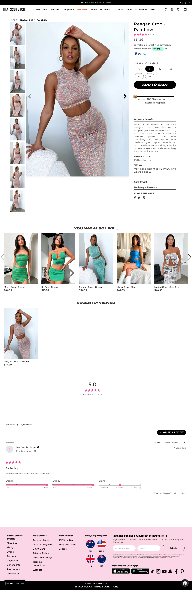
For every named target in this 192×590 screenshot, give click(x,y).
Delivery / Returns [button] (145, 187)
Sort (157, 442)
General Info (14, 564)
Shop (45, 9)
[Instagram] (158, 571)
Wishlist (37, 569)
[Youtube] (164, 571)
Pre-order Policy (42, 557)
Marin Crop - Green (14, 287)
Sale (152, 9)
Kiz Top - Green (49, 287)
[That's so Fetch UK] (90, 558)
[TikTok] (152, 571)
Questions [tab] (27, 425)
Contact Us (13, 573)
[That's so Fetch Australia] (90, 544)
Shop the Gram (67, 544)
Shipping (12, 543)
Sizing (10, 547)
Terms (170, 557)
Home (14, 20)
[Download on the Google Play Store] (140, 573)
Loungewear (68, 9)
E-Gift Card (39, 548)
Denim (93, 9)
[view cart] (185, 9)
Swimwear (105, 9)
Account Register (42, 544)
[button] (172, 9)
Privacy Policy (41, 553)
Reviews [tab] (12, 425)
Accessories (141, 9)
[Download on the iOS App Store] (121, 572)
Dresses (55, 9)
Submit (173, 548)
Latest (37, 9)
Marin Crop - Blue (126, 287)
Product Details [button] (144, 119)
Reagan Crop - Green (90, 287)
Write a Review (174, 433)
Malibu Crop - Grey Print (167, 287)
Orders (11, 551)
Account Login (41, 540)
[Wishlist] (178, 9)
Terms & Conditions (106, 586)
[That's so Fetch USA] (101, 544)
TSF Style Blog (66, 540)
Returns (11, 556)
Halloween (82, 9)
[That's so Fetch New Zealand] (101, 558)
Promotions (13, 569)
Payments (12, 560)
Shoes (129, 9)
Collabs (63, 548)
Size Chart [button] (140, 182)
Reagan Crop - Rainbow (33, 20)
